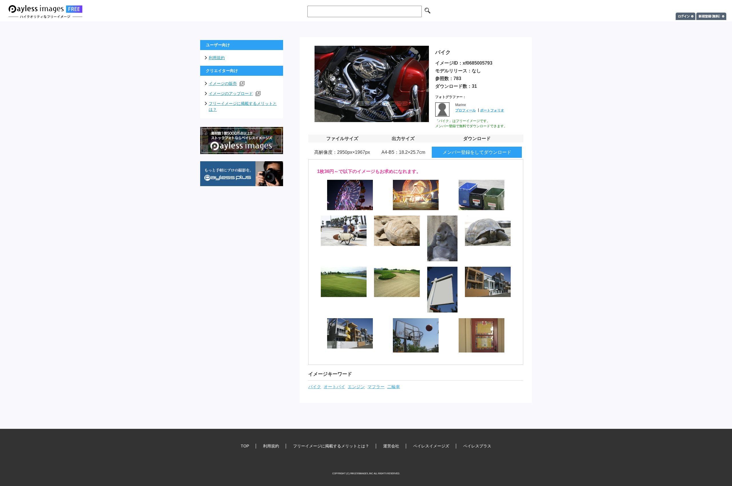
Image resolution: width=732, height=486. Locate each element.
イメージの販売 (223, 83)
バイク (314, 387)
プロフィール (465, 110)
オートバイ (334, 387)
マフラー (376, 387)
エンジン (356, 387)
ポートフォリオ (492, 110)
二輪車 (393, 387)
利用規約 (217, 57)
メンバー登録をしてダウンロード (477, 152)
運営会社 (391, 446)
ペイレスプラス (477, 446)
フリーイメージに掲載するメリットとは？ (243, 106)
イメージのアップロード (231, 93)
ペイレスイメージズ (431, 446)
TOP (245, 446)
